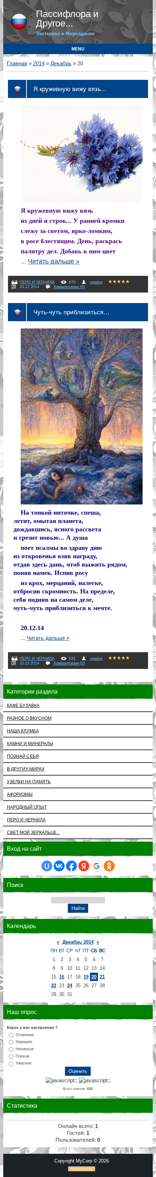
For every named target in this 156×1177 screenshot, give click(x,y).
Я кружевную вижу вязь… (70, 89)
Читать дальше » (53, 261)
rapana (96, 282)
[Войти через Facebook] (71, 866)
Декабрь (60, 63)
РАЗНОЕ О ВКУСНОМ (29, 718)
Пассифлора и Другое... (67, 18)
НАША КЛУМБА (23, 730)
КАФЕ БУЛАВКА (23, 705)
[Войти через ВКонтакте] (59, 866)
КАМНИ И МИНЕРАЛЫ (30, 743)
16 (61, 977)
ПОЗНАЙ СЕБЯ (23, 756)
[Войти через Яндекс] (83, 866)
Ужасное (24, 1063)
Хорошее (24, 1041)
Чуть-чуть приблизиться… (71, 312)
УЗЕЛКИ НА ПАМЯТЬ (29, 781)
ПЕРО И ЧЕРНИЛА (37, 282)
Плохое (22, 1056)
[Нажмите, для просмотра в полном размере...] (85, 201)
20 (94, 977)
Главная (17, 63)
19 (86, 977)
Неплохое (25, 1049)
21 (102, 977)
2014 (39, 63)
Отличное (25, 1034)
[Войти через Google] (96, 866)
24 (69, 985)
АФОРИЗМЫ (20, 794)
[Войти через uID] (46, 866)
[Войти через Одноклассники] (109, 866)
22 (53, 985)
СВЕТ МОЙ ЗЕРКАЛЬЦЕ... (33, 832)
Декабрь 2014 (78, 942)
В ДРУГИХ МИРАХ (26, 769)
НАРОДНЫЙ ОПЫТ (27, 807)
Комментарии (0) (69, 287)
